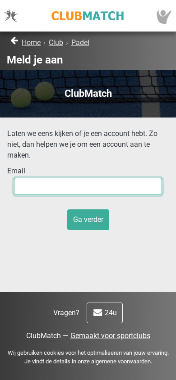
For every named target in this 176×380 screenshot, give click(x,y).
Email (16, 171)
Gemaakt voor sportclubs (110, 335)
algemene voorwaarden (121, 361)
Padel (80, 42)
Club (56, 42)
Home (31, 42)
